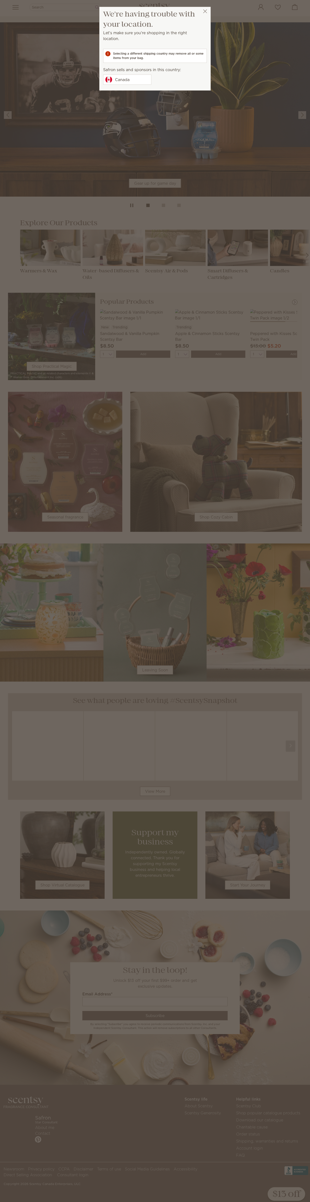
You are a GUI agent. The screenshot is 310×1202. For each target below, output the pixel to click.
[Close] (205, 11)
